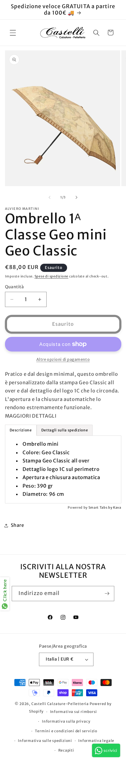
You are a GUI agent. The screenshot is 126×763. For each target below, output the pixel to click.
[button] (13, 32)
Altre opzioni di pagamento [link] (63, 359)
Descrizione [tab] (21, 430)
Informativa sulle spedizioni (45, 740)
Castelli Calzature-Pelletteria (60, 704)
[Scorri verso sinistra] (49, 197)
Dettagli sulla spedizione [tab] (64, 430)
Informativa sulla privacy (66, 721)
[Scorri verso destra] (76, 197)
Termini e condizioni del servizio (66, 731)
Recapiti (66, 750)
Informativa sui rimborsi (73, 711)
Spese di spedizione (52, 276)
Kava (117, 507)
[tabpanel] (63, 469)
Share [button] (17, 525)
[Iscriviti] (107, 593)
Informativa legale (96, 740)
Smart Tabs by (100, 507)
